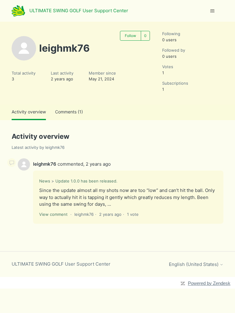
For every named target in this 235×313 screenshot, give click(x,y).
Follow (130, 35)
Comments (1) (69, 111)
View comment (53, 214)
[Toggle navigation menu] (212, 11)
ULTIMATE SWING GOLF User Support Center (61, 264)
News (44, 181)
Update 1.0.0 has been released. (86, 181)
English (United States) (194, 264)
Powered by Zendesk (209, 283)
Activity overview (29, 111)
